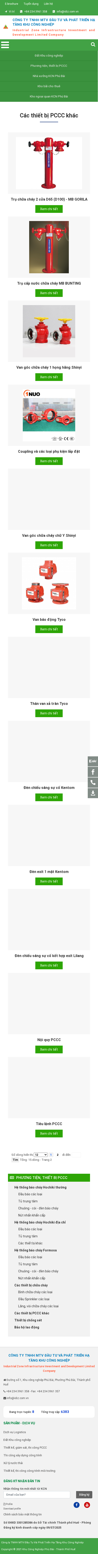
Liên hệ (48, 3)
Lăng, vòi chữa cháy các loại (38, 1306)
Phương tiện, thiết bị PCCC (49, 65)
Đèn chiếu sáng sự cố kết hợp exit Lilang (49, 956)
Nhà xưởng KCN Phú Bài (49, 76)
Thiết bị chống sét (28, 1320)
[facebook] (76, 1505)
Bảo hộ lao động (26, 1327)
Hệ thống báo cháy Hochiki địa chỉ (40, 1222)
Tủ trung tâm (28, 1201)
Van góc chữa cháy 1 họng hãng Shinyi (49, 367)
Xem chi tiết (49, 209)
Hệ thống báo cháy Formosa (35, 1250)
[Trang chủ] (5, 27)
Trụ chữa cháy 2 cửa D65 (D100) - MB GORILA (49, 199)
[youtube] (87, 1505)
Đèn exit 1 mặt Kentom (49, 872)
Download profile (12, 1508)
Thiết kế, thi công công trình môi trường (29, 1470)
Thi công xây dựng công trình (22, 1455)
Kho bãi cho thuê (49, 86)
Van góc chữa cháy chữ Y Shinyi (49, 535)
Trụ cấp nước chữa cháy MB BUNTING (49, 283)
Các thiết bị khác (30, 1243)
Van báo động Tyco (49, 619)
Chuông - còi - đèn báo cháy (38, 1208)
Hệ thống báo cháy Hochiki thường (40, 1187)
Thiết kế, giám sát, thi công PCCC (25, 1447)
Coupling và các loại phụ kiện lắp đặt (49, 451)
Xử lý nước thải (13, 1463)
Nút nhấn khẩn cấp (31, 1215)
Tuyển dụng (31, 3)
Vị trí (12, 11)
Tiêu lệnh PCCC (49, 1124)
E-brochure (11, 3)
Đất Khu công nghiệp (49, 55)
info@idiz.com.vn (68, 11)
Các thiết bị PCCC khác (31, 1313)
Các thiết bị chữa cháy (31, 1285)
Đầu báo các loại (30, 1194)
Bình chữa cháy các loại (35, 1292)
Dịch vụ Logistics (14, 1432)
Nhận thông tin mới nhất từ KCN (25, 1488)
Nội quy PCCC (49, 1040)
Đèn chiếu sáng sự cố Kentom (49, 788)
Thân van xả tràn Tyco (49, 703)
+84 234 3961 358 (35, 11)
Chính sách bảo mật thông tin (22, 1514)
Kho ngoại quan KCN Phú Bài (49, 96)
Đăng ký (84, 1494)
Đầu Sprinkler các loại (33, 1299)
